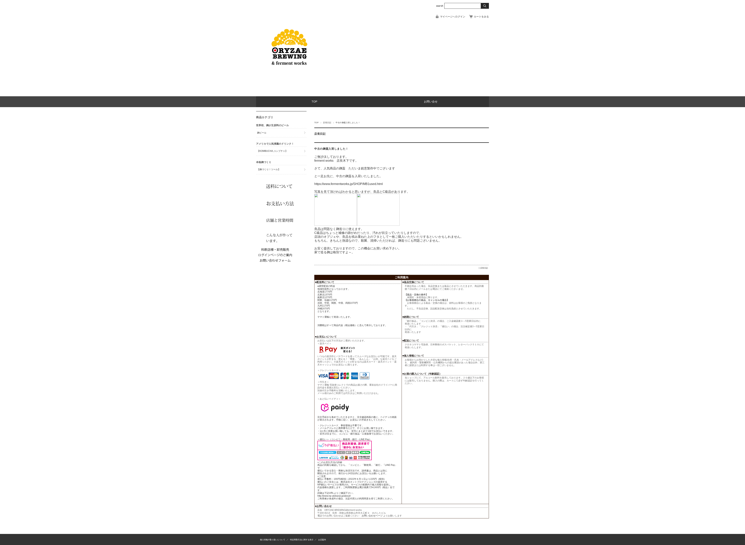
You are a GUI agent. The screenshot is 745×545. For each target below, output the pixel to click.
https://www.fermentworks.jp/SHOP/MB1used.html (348, 184)
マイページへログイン (452, 16)
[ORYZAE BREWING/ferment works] (289, 93)
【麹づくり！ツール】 (268, 169)
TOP (314, 101)
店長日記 (327, 122)
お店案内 (322, 540)
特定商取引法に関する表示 (301, 540)
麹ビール (261, 132)
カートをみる (481, 16)
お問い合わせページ (372, 515)
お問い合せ (430, 101)
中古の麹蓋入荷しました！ (331, 148)
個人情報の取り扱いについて (272, 540)
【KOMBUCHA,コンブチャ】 (272, 151)
